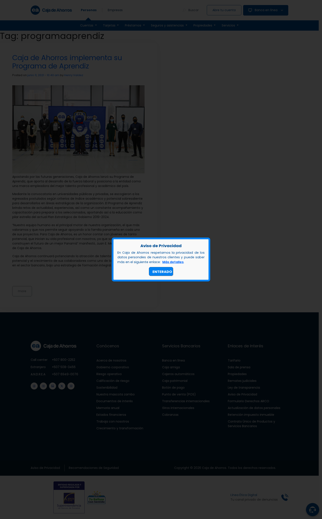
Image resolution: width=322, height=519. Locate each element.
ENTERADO (162, 271)
